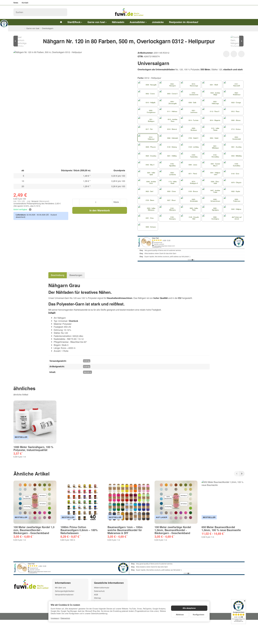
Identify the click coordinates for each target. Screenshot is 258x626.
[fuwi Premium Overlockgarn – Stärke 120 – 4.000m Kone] (21, 41)
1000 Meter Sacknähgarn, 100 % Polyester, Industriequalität (33, 448)
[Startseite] (23, 28)
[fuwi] (129, 12)
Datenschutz (65, 618)
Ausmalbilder (137, 22)
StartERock (73, 22)
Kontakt (25, 2)
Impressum (55, 618)
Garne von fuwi (96, 22)
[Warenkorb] (242, 12)
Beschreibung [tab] (57, 275)
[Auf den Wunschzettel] (226, 54)
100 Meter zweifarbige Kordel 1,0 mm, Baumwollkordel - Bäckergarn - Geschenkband (33, 530)
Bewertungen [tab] (75, 275)
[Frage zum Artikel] (241, 54)
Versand (35, 201)
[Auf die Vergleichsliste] (234, 54)
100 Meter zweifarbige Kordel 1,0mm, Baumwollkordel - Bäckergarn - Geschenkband (173, 530)
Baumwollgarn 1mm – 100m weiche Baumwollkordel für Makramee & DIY (125, 530)
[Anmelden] (235, 12)
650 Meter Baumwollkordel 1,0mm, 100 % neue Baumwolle (221, 528)
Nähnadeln (118, 22)
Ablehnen (180, 614)
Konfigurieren (198, 614)
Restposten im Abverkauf (183, 22)
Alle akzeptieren (189, 608)
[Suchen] (63, 12)
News (15, 2)
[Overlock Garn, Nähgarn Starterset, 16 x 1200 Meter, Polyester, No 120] (236, 41)
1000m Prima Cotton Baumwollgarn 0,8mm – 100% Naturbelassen (79, 530)
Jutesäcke (158, 22)
